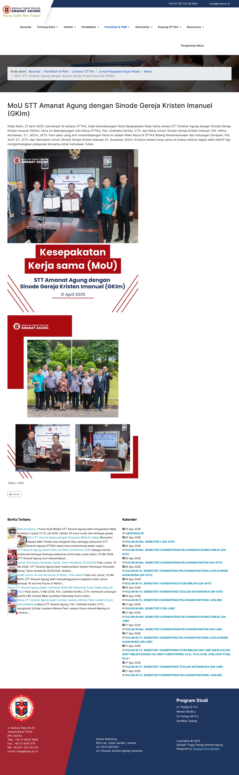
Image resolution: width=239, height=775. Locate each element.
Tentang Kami (46, 27)
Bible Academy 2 (27, 529)
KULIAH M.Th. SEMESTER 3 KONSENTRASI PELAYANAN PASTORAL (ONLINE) (173, 600)
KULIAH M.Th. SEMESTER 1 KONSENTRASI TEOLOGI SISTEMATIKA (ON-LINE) (174, 666)
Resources (194, 27)
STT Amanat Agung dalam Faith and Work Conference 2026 (54, 549)
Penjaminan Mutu (192, 45)
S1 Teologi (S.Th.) (187, 706)
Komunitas (142, 27)
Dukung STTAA (168, 27)
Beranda (25, 27)
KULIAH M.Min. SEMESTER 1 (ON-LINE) (150, 608)
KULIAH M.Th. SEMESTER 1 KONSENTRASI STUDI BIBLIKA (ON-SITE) (168, 583)
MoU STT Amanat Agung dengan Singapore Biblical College (63, 537)
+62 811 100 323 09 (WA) (183, 3)
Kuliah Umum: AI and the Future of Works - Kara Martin (50, 575)
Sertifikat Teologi (186, 720)
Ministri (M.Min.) (186, 711)
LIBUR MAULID (134, 533)
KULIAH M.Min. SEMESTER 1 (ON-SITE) (150, 541)
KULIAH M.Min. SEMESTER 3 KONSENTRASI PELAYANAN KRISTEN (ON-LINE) (173, 629)
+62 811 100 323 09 (25, 747)
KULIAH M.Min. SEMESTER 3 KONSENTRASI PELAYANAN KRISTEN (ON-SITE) (173, 562)
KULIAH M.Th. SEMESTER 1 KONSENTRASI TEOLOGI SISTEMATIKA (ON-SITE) (174, 591)
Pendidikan (88, 27)
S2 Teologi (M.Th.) (187, 716)
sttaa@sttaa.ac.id (220, 3)
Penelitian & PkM (116, 27)
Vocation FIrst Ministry (206, 748)
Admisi (68, 27)
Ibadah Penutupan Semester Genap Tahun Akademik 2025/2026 (56, 562)
